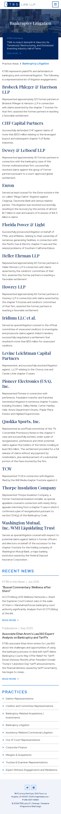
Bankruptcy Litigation (17, 725)
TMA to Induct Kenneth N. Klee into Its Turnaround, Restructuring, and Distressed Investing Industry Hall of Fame (30, 45)
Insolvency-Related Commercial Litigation (29, 732)
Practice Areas (10, 63)
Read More (12, 53)
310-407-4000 (31, 800)
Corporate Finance (16, 747)
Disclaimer (45, 803)
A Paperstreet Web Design (30, 806)
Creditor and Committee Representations (29, 706)
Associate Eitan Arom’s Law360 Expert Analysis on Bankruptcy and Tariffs (28, 635)
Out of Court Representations (23, 739)
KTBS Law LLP (24, 803)
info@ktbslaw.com (40, 796)
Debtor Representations (19, 698)
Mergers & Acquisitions (18, 754)
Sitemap (35, 803)
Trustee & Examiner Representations (27, 762)
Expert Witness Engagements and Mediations (31, 769)
